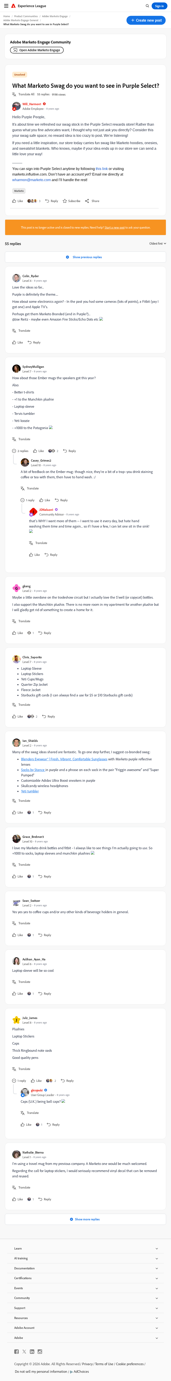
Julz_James (29, 1018)
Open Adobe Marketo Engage (39, 50)
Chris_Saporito (32, 657)
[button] (146, 20)
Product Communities (26, 16)
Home (6, 16)
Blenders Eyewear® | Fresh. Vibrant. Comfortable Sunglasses (64, 759)
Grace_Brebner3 (33, 837)
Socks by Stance (33, 769)
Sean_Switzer (31, 900)
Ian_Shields (30, 741)
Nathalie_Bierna (33, 1152)
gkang (26, 586)
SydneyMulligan (33, 366)
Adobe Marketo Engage (55, 16)
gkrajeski (37, 1090)
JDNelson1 (46, 509)
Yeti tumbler (30, 791)
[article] (84, 310)
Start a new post (115, 227)
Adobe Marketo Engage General (20, 20)
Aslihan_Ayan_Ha (33, 959)
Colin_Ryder (30, 276)
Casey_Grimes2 (41, 460)
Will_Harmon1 (31, 104)
